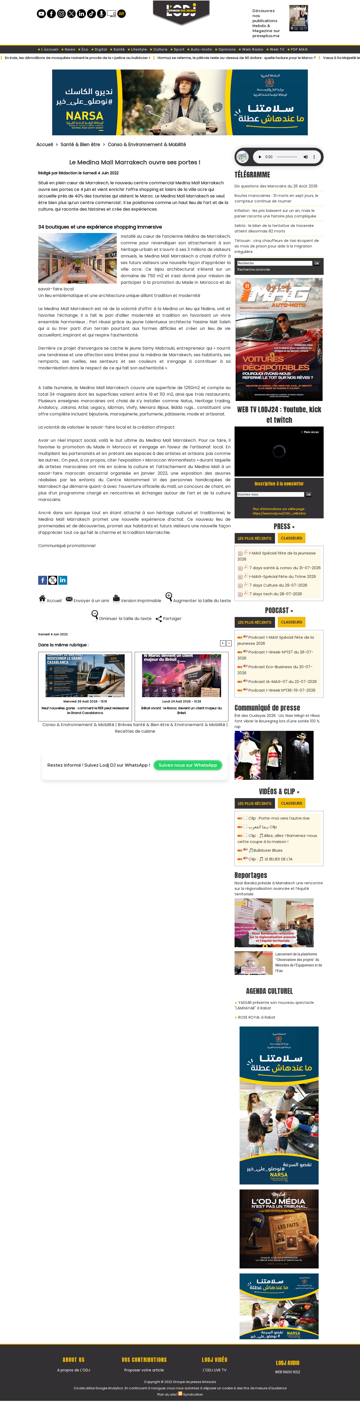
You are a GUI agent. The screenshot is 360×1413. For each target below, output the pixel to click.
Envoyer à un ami (90, 601)
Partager (172, 619)
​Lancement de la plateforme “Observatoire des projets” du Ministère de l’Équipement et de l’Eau (298, 962)
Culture (160, 49)
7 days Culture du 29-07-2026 (278, 585)
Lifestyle (138, 49)
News (69, 49)
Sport (178, 49)
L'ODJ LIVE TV (214, 1370)
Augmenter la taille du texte (201, 601)
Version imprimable (140, 601)
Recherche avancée (253, 269)
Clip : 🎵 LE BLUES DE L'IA (271, 859)
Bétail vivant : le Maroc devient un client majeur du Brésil (181, 710)
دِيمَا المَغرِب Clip (263, 827)
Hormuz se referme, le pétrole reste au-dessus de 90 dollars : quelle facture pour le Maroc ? (199, 57)
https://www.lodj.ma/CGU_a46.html (279, 513)
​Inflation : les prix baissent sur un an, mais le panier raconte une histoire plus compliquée (275, 213)
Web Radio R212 (287, 1372)
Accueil (44, 144)
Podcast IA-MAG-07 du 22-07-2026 (283, 681)
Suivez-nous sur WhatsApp (188, 765)
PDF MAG (299, 49)
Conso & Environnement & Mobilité (147, 144)
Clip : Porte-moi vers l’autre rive (279, 818)
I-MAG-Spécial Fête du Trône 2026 (282, 576)
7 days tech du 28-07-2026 (275, 594)
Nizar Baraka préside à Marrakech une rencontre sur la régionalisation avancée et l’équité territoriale (279, 888)
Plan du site (166, 1394)
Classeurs (291, 538)
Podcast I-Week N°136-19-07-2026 (282, 690)
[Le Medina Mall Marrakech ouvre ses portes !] (77, 235)
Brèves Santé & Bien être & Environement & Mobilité (171, 725)
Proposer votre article (144, 1370)
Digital (100, 49)
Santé (119, 49)
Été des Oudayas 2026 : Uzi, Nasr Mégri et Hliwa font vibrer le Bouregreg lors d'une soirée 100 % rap (277, 721)
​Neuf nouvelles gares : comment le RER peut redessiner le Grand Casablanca (85, 710)
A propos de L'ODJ (73, 1370)
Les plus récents (254, 538)
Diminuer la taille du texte (125, 619)
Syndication (193, 1394)
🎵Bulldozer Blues (266, 850)
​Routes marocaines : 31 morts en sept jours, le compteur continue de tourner (276, 198)
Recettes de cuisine (135, 731)
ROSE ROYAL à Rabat (256, 1017)
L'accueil (49, 49)
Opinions (226, 49)
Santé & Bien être (80, 144)
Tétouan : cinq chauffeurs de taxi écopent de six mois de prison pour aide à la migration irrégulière (277, 246)
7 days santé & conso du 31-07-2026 (285, 568)
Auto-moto (201, 49)
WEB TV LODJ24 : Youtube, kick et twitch (279, 414)
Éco (85, 49)
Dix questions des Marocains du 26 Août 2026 (276, 186)
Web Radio (252, 49)
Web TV (277, 49)
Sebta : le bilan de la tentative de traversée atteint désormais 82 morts (274, 228)
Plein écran (311, 432)
